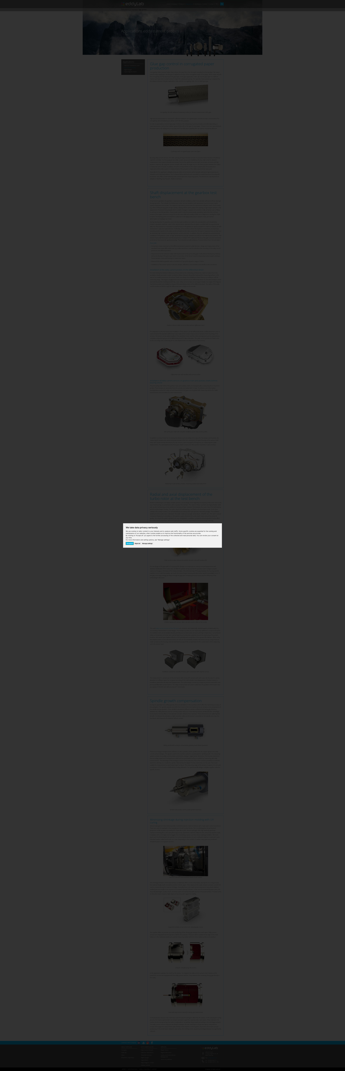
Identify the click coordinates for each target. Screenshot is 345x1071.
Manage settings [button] (147, 543)
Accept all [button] (130, 543)
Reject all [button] (137, 543)
